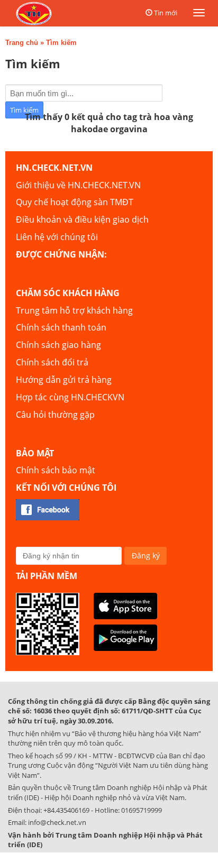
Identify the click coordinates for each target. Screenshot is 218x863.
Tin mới (165, 12)
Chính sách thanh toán (61, 327)
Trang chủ (21, 43)
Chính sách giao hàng (58, 345)
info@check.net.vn (57, 822)
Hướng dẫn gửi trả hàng (64, 379)
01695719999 (141, 810)
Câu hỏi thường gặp (55, 414)
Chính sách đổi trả (52, 362)
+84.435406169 (66, 810)
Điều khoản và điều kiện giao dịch (82, 219)
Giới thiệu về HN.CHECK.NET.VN (78, 185)
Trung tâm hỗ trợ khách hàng (74, 310)
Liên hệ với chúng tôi (57, 237)
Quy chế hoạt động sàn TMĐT (74, 202)
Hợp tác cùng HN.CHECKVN (70, 397)
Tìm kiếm (61, 43)
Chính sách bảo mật (55, 470)
